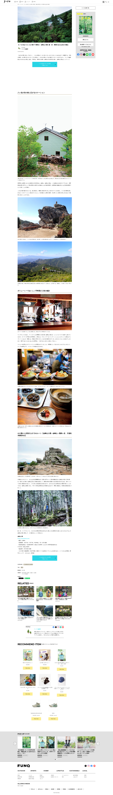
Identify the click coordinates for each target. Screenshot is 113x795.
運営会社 (46, 789)
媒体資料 (52, 789)
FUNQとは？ (33, 789)
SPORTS (33, 771)
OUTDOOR (25, 755)
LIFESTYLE (60, 771)
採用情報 (58, 789)
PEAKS (41, 775)
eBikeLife (19, 778)
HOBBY (46, 771)
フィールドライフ (65, 775)
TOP (18, 4)
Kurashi (21, 785)
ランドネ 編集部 (37, 629)
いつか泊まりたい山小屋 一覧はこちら (44, 64)
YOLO (19, 785)
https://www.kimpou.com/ (24, 538)
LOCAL (84, 771)
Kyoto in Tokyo (31, 778)
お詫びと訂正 (80, 789)
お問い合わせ (40, 789)
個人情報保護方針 (72, 789)
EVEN (85, 775)
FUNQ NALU (42, 776)
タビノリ (41, 778)
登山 (22, 567)
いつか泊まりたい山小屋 (28, 564)
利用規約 (64, 789)
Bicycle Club (20, 776)
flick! (63, 776)
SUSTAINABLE (74, 771)
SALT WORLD (75, 775)
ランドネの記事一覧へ (86, 7)
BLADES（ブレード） (55, 776)
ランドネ (21, 4)
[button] (15, 743)
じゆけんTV (75, 776)
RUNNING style (31, 776)
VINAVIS (52, 775)
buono (85, 776)
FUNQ (19, 775)
